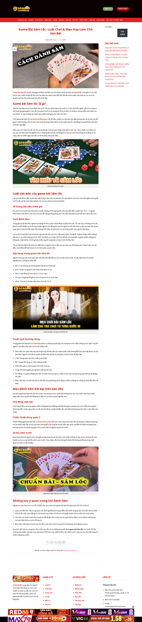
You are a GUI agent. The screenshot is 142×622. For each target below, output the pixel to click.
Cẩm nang (100, 20)
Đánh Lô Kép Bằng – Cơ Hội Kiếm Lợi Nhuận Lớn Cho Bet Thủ (116, 57)
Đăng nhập (79, 589)
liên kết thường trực (69, 550)
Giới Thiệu (83, 20)
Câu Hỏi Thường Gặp (114, 20)
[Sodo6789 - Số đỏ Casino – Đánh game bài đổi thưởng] (24, 9)
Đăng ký (78, 585)
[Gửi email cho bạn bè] (56, 542)
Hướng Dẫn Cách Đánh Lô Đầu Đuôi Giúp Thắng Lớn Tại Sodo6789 (117, 67)
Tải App (75, 20)
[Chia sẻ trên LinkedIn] (64, 542)
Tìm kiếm (108, 27)
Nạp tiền (78, 593)
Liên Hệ (92, 20)
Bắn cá (47, 600)
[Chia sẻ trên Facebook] (47, 542)
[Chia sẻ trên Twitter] (51, 542)
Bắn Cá (61, 20)
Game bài (48, 593)
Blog (55, 26)
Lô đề (47, 597)
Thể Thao (39, 20)
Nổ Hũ (68, 20)
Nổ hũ (47, 604)
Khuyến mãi (79, 600)
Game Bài (47, 20)
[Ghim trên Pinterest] (60, 542)
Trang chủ (22, 20)
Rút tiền (78, 597)
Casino (31, 20)
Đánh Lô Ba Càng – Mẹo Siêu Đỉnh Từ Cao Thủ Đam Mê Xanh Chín (116, 76)
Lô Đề (55, 20)
